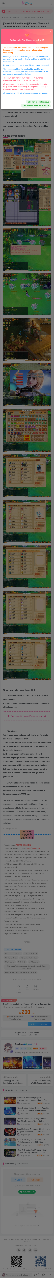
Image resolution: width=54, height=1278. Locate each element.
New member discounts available (36, 105)
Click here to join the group (38, 102)
